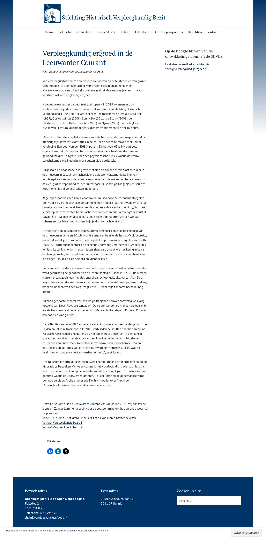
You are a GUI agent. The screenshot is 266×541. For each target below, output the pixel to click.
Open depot (85, 32)
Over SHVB (106, 32)
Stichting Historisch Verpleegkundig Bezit (114, 17)
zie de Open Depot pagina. (66, 499)
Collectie (65, 32)
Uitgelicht (142, 32)
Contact (212, 32)
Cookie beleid (100, 530)
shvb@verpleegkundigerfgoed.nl (186, 69)
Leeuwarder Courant (87, 404)
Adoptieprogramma (168, 32)
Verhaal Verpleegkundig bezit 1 (62, 422)
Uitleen (124, 32)
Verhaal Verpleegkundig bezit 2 (62, 427)
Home (49, 32)
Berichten (195, 32)
